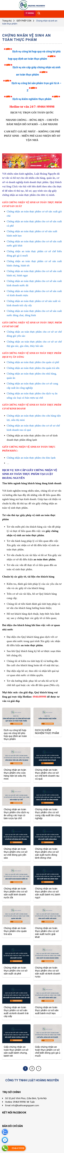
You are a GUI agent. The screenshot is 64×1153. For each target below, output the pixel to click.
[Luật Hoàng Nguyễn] (32, 5)
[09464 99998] (4, 1148)
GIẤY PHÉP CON (24, 21)
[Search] (39, 13)
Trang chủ (7, 21)
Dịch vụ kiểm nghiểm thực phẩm (32, 99)
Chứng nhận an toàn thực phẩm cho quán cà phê (33, 362)
